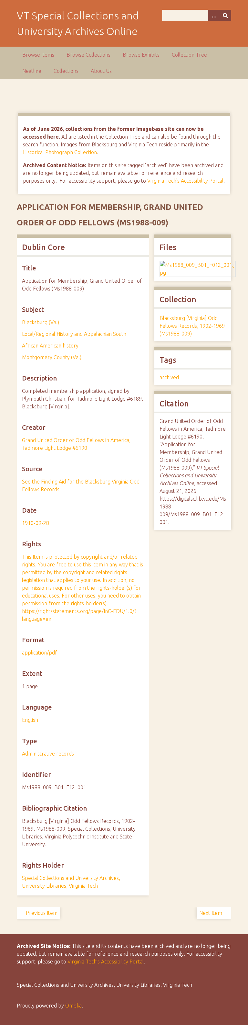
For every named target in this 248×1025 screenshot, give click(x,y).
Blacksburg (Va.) (40, 322)
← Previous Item (38, 913)
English (30, 720)
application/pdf (39, 652)
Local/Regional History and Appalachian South (74, 334)
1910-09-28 (35, 523)
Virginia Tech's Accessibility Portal (185, 181)
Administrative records (48, 754)
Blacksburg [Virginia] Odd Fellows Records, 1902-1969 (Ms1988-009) (192, 325)
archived (169, 377)
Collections (66, 71)
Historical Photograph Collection (60, 152)
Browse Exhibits (141, 55)
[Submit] (225, 15)
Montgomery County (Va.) (51, 357)
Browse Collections (88, 55)
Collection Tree (189, 55)
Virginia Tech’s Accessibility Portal (105, 961)
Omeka (73, 1005)
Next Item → (214, 913)
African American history (50, 345)
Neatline (31, 71)
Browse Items (38, 55)
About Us (101, 71)
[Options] (214, 15)
